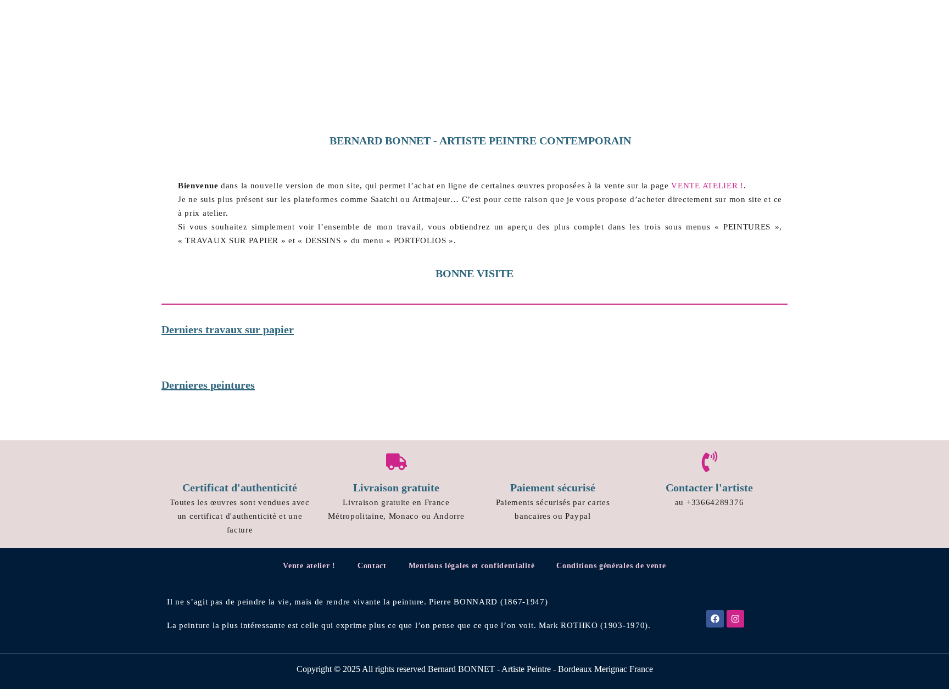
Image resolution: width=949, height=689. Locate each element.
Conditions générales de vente (611, 566)
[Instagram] (735, 619)
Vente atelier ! (309, 566)
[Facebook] (715, 619)
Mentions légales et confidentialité (472, 566)
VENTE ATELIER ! (707, 185)
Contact (372, 566)
